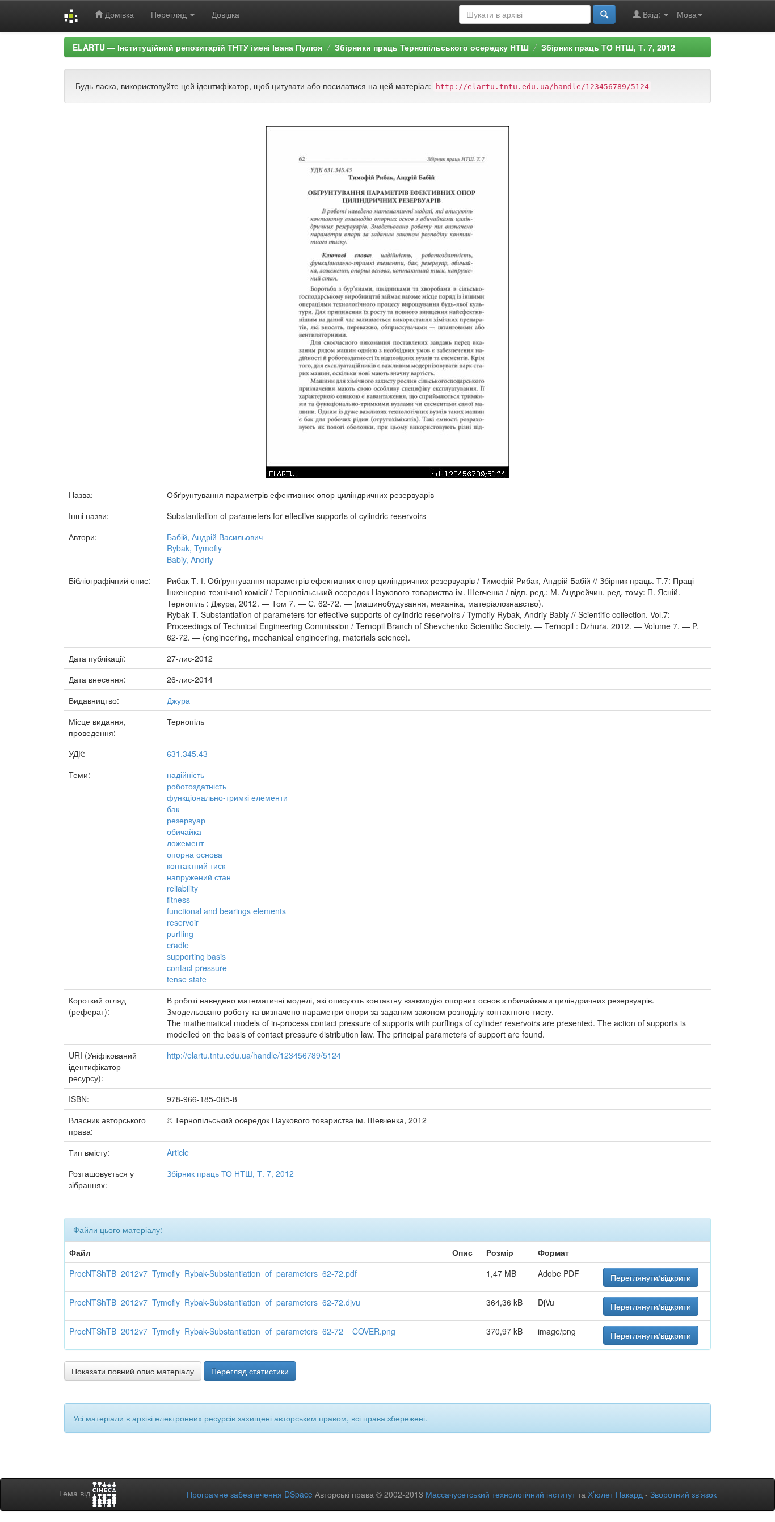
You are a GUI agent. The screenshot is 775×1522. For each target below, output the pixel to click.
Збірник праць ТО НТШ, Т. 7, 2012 (608, 47)
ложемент (185, 842)
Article (178, 1152)
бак (173, 808)
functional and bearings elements (226, 911)
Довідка (225, 14)
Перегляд (170, 14)
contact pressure (197, 967)
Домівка (118, 14)
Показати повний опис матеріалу (132, 1371)
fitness (178, 899)
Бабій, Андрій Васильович (215, 536)
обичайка (184, 831)
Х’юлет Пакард (615, 1494)
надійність (185, 774)
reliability (182, 888)
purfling (180, 933)
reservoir (183, 922)
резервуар (186, 820)
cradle (178, 945)
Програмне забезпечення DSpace (250, 1494)
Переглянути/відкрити (650, 1277)
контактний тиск (196, 865)
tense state (187, 979)
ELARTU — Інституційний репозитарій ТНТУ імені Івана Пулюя (197, 47)
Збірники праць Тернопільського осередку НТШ (432, 47)
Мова (687, 14)
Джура (178, 700)
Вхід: (652, 14)
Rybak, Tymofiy (194, 548)
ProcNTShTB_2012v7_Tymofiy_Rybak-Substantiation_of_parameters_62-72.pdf (213, 1273)
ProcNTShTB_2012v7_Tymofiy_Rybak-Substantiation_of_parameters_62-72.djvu (214, 1302)
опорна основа (194, 854)
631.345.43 (187, 753)
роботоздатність (196, 786)
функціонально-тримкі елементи (227, 797)
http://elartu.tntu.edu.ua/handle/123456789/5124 (254, 1055)
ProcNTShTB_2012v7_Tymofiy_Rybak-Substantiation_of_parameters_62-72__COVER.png (232, 1331)
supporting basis (196, 956)
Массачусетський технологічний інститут (500, 1494)
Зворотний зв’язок (683, 1494)
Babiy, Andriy (190, 559)
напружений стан (199, 877)
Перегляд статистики (250, 1371)
